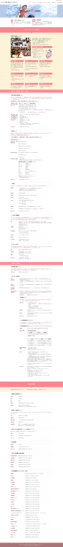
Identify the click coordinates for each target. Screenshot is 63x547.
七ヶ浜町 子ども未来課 (23, 544)
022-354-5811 (28, 466)
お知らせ (34, 2)
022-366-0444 (27, 240)
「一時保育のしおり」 (36, 208)
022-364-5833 (37, 521)
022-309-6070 (37, 506)
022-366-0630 (20, 398)
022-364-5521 (28, 460)
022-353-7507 (35, 195)
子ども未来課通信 (59, 2)
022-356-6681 (38, 532)
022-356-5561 (36, 530)
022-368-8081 (37, 504)
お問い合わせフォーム (39, 544)
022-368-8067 (37, 497)
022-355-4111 (37, 528)
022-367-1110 (36, 484)
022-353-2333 (36, 517)
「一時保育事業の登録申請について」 (32, 206)
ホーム (30, 2)
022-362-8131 (28, 464)
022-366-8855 (36, 508)
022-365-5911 (37, 493)
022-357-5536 (38, 523)
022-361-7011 (37, 510)
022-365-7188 (37, 482)
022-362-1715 (36, 475)
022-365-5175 (27, 462)
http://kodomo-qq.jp (21, 437)
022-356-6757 (37, 534)
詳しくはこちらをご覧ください (22, 237)
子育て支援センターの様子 (42, 2)
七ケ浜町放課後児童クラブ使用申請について (34, 371)
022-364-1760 (34, 473)
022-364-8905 (36, 480)
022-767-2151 (30, 455)
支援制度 (53, 2)
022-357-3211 (37, 519)
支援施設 (49, 2)
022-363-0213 (37, 499)
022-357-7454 (27, 126)
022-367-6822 (37, 486)
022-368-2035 (37, 495)
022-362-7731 (37, 43)
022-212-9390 (20, 425)
